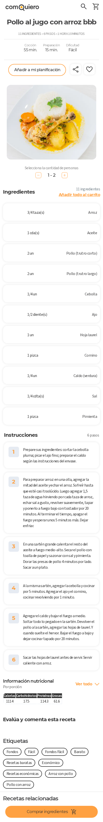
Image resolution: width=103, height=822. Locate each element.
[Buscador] (83, 6)
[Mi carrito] (95, 6)
